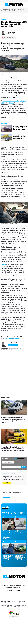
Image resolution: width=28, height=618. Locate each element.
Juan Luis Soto (12, 32)
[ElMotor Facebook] (11, 591)
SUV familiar (11, 351)
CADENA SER (21, 513)
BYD (7, 1)
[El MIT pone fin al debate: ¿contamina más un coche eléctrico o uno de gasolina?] (20, 529)
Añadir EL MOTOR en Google (9, 37)
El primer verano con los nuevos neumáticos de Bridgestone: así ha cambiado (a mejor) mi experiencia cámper (13, 420)
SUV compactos (4, 351)
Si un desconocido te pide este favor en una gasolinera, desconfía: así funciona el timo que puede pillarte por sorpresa (8, 558)
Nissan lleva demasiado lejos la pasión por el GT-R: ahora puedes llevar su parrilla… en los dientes (12, 448)
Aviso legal (4, 585)
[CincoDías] (13, 595)
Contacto (20, 587)
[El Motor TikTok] (17, 590)
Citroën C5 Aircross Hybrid (6, 349)
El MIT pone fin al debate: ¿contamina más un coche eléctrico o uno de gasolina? (19, 533)
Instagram (16, 338)
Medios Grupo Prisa (14, 616)
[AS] (8, 595)
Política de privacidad (11, 585)
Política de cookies (8, 587)
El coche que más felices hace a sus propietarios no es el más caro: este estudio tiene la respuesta (20, 558)
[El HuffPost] (21, 595)
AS (18, 512)
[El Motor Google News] (19, 591)
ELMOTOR (4, 512)
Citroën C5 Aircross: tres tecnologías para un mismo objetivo (19, 136)
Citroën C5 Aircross (19, 348)
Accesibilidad (15, 587)
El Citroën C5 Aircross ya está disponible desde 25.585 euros (20, 128)
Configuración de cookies (20, 585)
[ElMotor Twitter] (13, 590)
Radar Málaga (19, 1)
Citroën (11, 103)
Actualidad (3, 19)
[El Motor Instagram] (15, 590)
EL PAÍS (15, 513)
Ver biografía (11, 345)
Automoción (11, 348)
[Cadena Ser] (13, 597)
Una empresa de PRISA (14, 613)
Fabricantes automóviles (18, 349)
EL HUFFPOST (10, 513)
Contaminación (12, 1)
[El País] (5, 595)
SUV (24, 349)
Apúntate (7, 482)
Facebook (8, 338)
